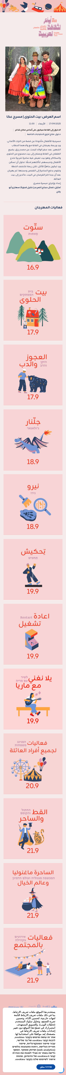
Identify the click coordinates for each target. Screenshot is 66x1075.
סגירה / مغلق (46, 1066)
